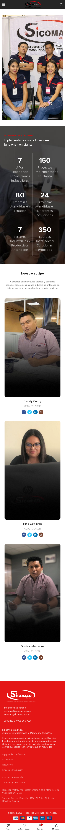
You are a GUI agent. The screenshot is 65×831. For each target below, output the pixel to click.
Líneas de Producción (12, 769)
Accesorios (7, 759)
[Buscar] (61, 4)
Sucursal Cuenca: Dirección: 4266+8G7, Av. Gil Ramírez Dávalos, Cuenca (28, 800)
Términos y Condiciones (14, 782)
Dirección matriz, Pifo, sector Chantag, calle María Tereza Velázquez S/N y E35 (30, 791)
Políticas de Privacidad (13, 777)
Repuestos (7, 764)
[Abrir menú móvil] (4, 4)
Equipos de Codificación (14, 754)
